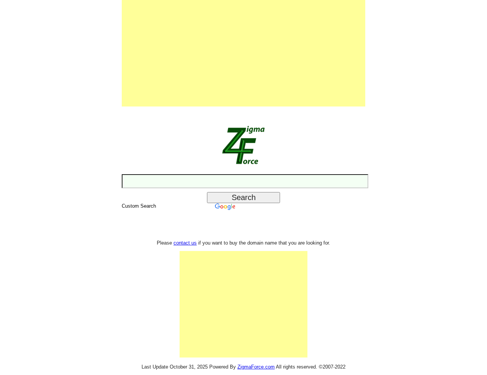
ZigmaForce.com (256, 367)
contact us (185, 243)
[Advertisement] (243, 53)
